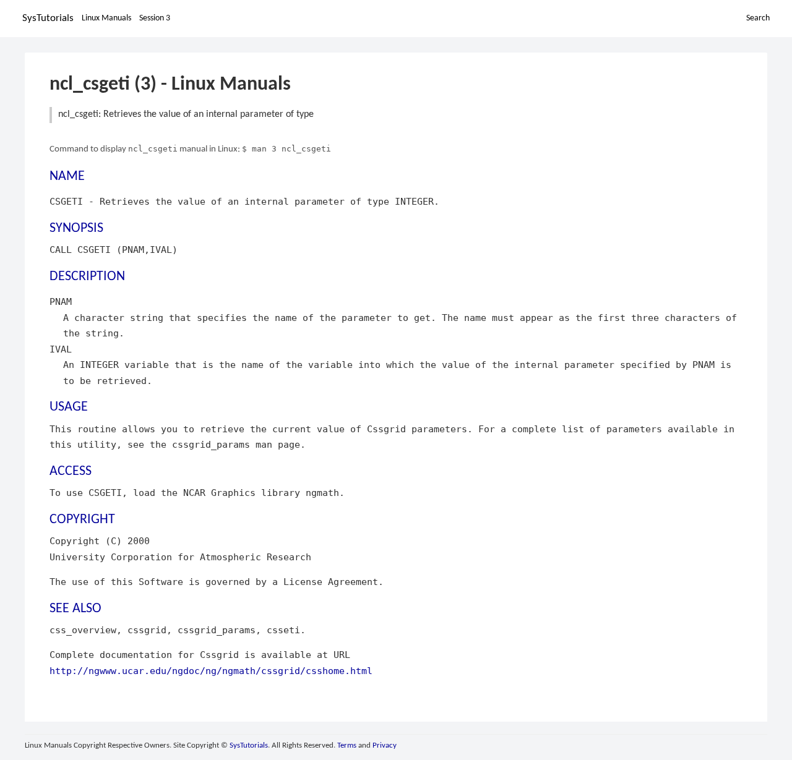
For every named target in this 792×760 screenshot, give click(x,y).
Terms (346, 745)
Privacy (384, 745)
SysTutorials (48, 18)
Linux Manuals (106, 18)
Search (758, 18)
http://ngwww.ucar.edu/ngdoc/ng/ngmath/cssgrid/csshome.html (211, 670)
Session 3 (154, 18)
